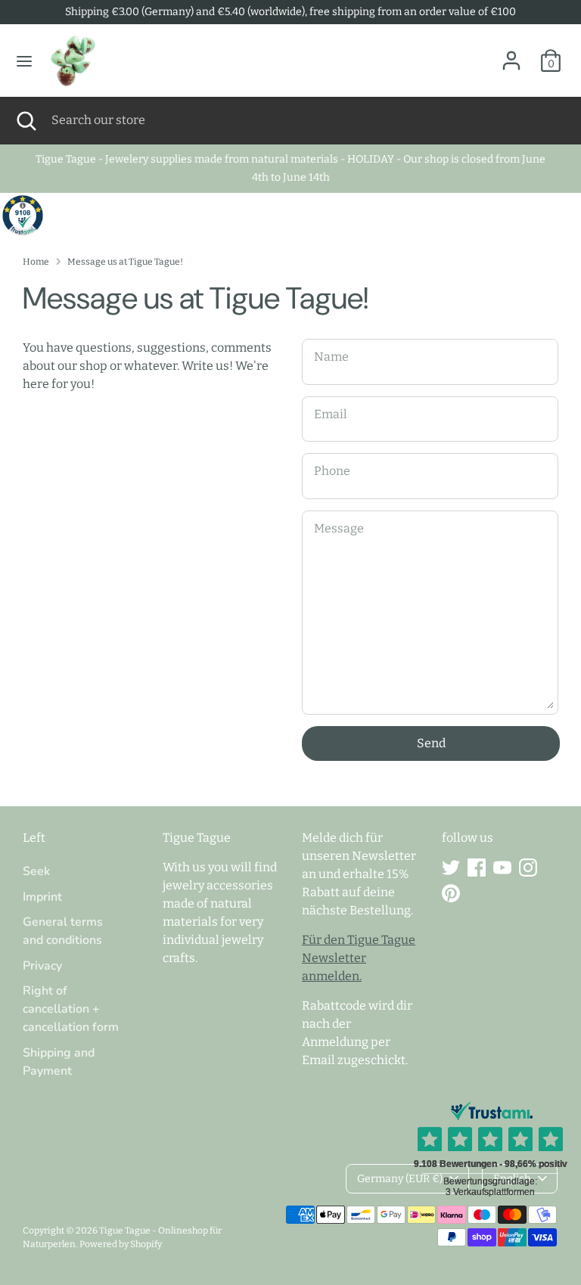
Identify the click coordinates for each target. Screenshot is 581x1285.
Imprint (42, 897)
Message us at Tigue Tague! (125, 261)
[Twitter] (451, 867)
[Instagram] (528, 867)
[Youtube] (502, 867)
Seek (36, 871)
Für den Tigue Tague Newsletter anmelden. (358, 958)
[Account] (511, 54)
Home (36, 261)
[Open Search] (25, 120)
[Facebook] (477, 867)
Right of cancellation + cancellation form (71, 1008)
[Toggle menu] (24, 60)
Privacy (42, 966)
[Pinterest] (451, 893)
